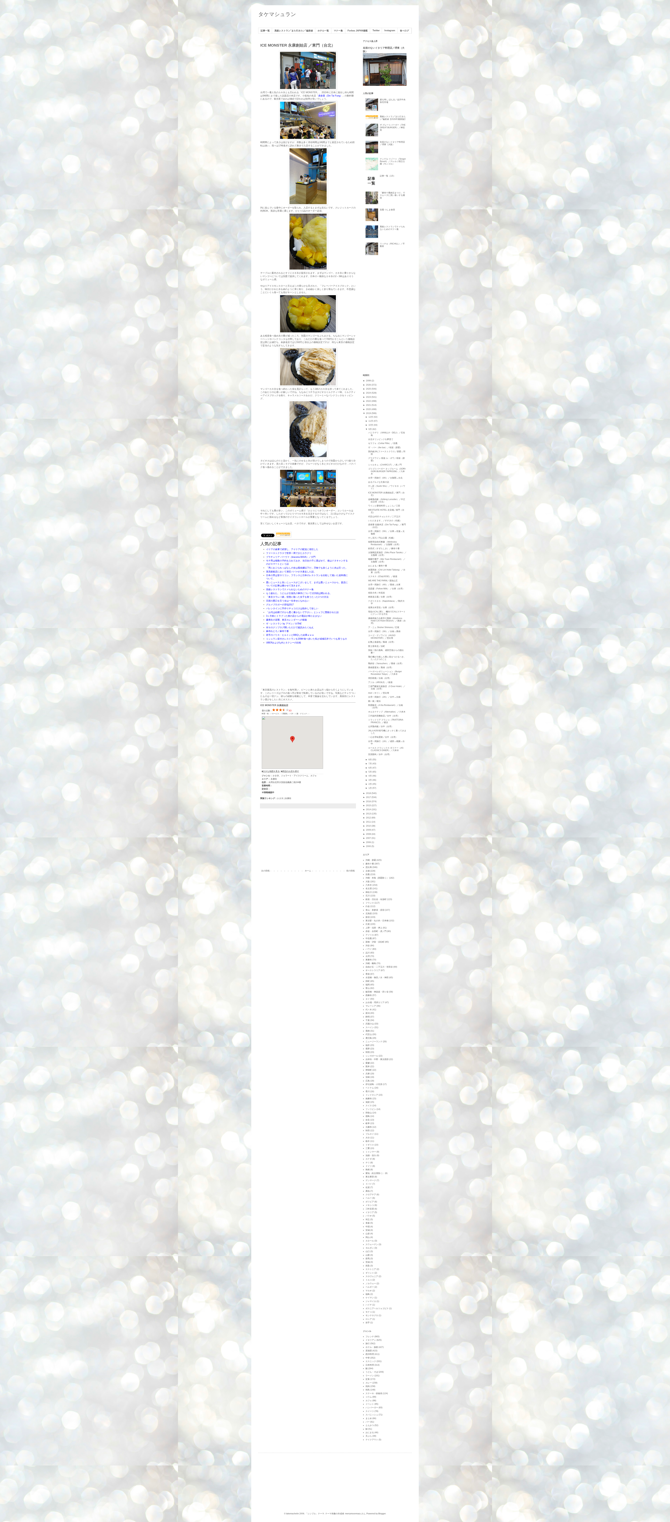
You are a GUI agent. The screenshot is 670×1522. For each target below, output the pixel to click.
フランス (370, 903)
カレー (369, 1383)
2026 (368, 385)
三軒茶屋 (370, 1209)
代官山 (369, 1034)
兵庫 (368, 1073)
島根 (368, 1169)
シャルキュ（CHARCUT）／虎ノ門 (385, 465)
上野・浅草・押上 (374, 928)
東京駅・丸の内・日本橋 (377, 920)
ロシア (369, 1319)
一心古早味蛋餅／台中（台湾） (382, 737)
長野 (368, 1048)
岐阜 (368, 1123)
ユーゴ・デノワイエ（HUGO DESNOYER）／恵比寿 (381, 636)
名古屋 (369, 888)
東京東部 (370, 1177)
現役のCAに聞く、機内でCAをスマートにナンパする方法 (386, 612)
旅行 (368, 1343)
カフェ (369, 1400)
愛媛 (368, 1063)
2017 (368, 797)
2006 (368, 842)
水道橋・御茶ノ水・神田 (377, 977)
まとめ (369, 1418)
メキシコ (370, 1205)
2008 (368, 834)
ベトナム (370, 1088)
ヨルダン (370, 1248)
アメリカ (370, 935)
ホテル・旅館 (372, 1347)
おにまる (370, 1432)
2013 (368, 813)
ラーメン (370, 1375)
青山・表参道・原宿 (375, 910)
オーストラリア (373, 970)
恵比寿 (369, 867)
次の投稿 (265, 871)
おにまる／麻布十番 (377, 566)
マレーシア (371, 1006)
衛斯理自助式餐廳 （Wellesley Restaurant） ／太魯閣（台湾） (384, 543)
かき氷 (280, 798)
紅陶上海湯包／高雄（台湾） (381, 642)
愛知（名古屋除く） (375, 1173)
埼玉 (368, 1219)
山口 (368, 1251)
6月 (370, 768)
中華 (368, 1358)
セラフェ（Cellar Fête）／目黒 (382, 443)
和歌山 (369, 1112)
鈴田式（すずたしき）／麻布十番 (384, 548)
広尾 (368, 924)
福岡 (368, 984)
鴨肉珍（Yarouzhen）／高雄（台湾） (386, 663)
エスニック (371, 1361)
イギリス (370, 1145)
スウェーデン (372, 1244)
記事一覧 (265, 30)
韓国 (368, 1052)
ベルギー (370, 1287)
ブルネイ (370, 1134)
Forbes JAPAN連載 (358, 30)
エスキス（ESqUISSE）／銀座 (382, 576)
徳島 (368, 1116)
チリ (368, 1162)
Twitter (376, 30)
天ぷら (369, 1436)
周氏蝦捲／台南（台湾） (379, 678)
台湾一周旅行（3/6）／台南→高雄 (384, 631)
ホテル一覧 (323, 30)
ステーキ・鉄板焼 (374, 1393)
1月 (370, 788)
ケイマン (370, 1297)
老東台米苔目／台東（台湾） (381, 607)
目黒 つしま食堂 (387, 209)
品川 (368, 953)
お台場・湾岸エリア (375, 1002)
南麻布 (369, 1098)
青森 (368, 1223)
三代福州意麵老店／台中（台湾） (384, 716)
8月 (370, 759)
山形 (368, 1233)
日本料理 (370, 1365)
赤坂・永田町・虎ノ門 (376, 931)
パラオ (369, 1216)
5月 (370, 772)
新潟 (368, 1013)
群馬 (368, 1258)
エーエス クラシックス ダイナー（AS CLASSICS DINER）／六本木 (385, 749)
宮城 (368, 1230)
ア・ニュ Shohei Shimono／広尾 (383, 627)
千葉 (368, 1020)
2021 (368, 405)
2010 (368, 826)
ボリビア (370, 1201)
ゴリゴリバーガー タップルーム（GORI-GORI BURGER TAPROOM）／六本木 (387, 471)
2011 (368, 822)
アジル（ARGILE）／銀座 (380, 682)
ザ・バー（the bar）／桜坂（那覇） (385, 447)
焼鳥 (368, 1390)
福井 (368, 1045)
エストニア (371, 1269)
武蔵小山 (370, 1024)
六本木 (369, 885)
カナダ (369, 1159)
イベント (370, 1404)
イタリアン (371, 1340)
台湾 (368, 956)
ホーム (308, 871)
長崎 (368, 1031)
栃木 (368, 1141)
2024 (368, 393)
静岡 (368, 1017)
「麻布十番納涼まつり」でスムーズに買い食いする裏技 (392, 195)
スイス (369, 1105)
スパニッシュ (372, 1414)
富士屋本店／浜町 (376, 646)
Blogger (382, 1513)
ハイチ (369, 1305)
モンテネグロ (372, 1315)
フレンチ (370, 1336)
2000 (368, 846)
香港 (368, 974)
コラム (369, 1397)
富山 (368, 988)
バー (368, 1422)
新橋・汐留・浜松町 (375, 942)
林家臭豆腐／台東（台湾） (380, 597)
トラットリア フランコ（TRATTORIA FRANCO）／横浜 (385, 721)
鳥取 (368, 1265)
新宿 (368, 917)
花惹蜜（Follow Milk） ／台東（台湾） (386, 588)
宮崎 (368, 1077)
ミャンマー (371, 1152)
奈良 (368, 1120)
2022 (368, 401)
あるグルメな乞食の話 (378, 482)
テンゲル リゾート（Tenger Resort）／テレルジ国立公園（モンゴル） (393, 161)
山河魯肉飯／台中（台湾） (380, 726)
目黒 (368, 874)
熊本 (368, 1066)
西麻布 (369, 995)
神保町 (369, 1070)
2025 (368, 389)
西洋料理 (370, 1354)
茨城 (368, 1262)
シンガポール (372, 1056)
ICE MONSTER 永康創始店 (274, 705)
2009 (368, 830)
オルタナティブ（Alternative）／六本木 (386, 712)
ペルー (369, 1198)
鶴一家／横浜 (374, 701)
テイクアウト (372, 1439)
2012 (368, 817)
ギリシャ (370, 1273)
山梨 (368, 1255)
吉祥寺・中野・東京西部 (377, 1059)
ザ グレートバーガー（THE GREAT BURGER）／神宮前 (392, 127)
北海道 (369, 913)
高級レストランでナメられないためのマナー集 (392, 227)
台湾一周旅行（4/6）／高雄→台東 (384, 584)
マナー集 (338, 30)
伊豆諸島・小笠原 (374, 1084)
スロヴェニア (372, 1276)
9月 (370, 429)
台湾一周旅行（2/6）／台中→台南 (384, 697)
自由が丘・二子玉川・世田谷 (379, 967)
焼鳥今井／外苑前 (376, 593)
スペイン (370, 1027)
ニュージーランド (374, 1041)
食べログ (404, 30)
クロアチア (371, 1194)
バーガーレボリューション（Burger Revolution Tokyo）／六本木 (385, 672)
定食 (368, 1379)
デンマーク (371, 1180)
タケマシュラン (277, 14)
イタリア (370, 1212)
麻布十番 (370, 864)
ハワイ (369, 949)
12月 (371, 417)
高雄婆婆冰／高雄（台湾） (380, 667)
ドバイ (369, 1184)
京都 (368, 871)
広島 (368, 1081)
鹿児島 (369, 1038)
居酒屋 (369, 1350)
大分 (368, 1137)
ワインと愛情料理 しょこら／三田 (384, 506)
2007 (368, 838)
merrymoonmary (353, 1513)
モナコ (369, 1312)
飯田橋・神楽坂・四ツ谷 (377, 992)
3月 (370, 780)
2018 (368, 793)
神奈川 (369, 892)
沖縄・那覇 (371, 860)
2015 (368, 805)
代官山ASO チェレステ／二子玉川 (384, 516)
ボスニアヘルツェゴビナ (377, 1308)
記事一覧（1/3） (387, 176)
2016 (368, 801)
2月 (370, 784)
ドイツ (369, 1166)
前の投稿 (350, 871)
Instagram (389, 30)
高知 (368, 1191)
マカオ (369, 1290)
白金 (368, 906)
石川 (368, 895)
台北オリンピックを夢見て (380, 439)
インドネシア (372, 1095)
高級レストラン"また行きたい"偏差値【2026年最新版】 (393, 117)
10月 (371, 425)
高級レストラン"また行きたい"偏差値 (293, 30)
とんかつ (370, 1425)
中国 (368, 1226)
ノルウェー (371, 1283)
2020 (368, 409)
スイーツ (370, 1411)
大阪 (368, 881)
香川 (368, 1091)
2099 (368, 380)
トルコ (369, 1280)
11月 (371, 421)
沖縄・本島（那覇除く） (377, 878)
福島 (368, 1294)
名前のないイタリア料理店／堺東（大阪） (392, 143)
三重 (368, 1148)
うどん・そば (372, 1372)
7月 (370, 763)
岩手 (368, 1322)
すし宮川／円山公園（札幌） (381, 538)
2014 (368, 809)
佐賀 (368, 1187)
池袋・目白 (371, 1155)
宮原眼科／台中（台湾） (379, 754)
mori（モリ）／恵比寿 (378, 693)
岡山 (368, 1237)
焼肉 (368, 1386)
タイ (368, 999)
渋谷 (368, 945)
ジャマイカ (371, 1301)
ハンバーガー (372, 1407)
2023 (368, 397)
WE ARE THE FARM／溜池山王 (383, 580)
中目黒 (369, 938)
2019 (368, 413)
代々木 (369, 1009)
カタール (370, 1241)
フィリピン (371, 1109)
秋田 (368, 1130)
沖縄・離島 (371, 963)
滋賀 (368, 1102)
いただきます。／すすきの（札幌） (385, 520)
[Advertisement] (308, 840)
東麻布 (369, 959)
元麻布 (369, 1127)
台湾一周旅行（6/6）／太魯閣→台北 (385, 478)
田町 (368, 981)
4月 (370, 776)
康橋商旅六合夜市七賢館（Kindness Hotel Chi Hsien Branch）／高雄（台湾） (387, 621)
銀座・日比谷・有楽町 (376, 899)
